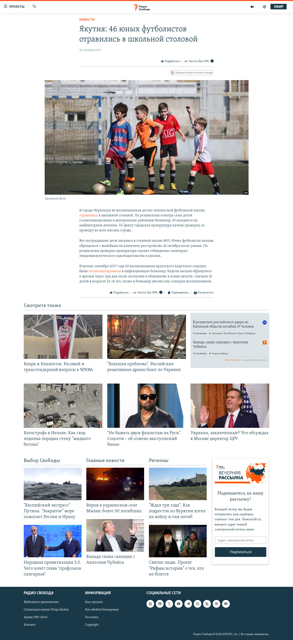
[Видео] (252, 7)
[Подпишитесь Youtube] (178, 604)
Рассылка (91, 617)
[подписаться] (226, 604)
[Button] (170, 61)
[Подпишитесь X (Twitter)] (169, 604)
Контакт (29, 624)
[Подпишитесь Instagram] (197, 604)
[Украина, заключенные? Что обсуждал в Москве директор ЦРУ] (230, 406)
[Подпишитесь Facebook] (159, 604)
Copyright (91, 624)
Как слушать (94, 602)
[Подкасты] (216, 604)
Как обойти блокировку (102, 609)
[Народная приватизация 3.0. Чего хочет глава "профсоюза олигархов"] (53, 541)
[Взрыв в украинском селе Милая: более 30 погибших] (115, 484)
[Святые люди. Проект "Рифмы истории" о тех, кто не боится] (178, 541)
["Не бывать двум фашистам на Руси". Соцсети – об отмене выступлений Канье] (146, 406)
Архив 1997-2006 (35, 617)
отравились (88, 215)
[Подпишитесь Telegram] (188, 604)
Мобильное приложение (41, 602)
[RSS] (207, 604)
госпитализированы (104, 271)
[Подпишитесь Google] (150, 604)
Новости (87, 20)
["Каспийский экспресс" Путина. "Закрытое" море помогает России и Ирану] (53, 484)
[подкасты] (264, 7)
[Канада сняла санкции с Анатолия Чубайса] (115, 535)
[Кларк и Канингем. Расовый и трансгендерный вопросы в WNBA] (63, 337)
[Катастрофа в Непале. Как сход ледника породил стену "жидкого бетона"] (63, 406)
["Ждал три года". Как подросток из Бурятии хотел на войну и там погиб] (178, 484)
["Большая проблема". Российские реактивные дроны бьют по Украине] (146, 337)
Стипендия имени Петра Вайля (46, 609)
